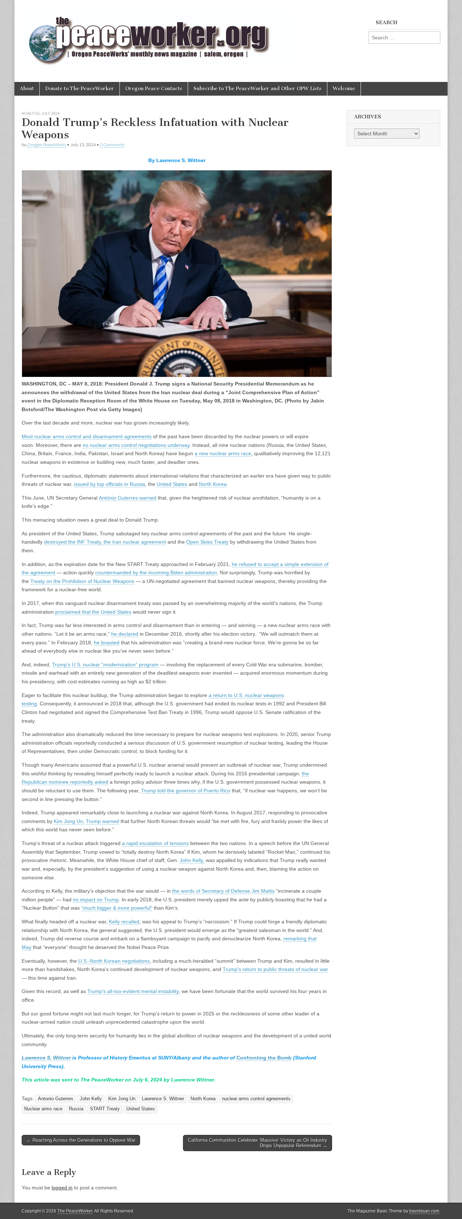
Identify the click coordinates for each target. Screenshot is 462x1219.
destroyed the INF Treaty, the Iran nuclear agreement (105, 542)
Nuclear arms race (43, 1108)
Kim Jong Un (121, 1098)
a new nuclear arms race (223, 453)
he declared (124, 634)
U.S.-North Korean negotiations (114, 961)
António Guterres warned (127, 498)
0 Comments (112, 144)
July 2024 (50, 113)
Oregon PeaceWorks (46, 144)
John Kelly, (192, 860)
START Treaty (105, 1108)
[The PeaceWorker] (157, 35)
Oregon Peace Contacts (153, 89)
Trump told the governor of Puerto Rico (185, 790)
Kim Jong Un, (69, 821)
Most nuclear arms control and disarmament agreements (87, 436)
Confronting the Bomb (264, 1058)
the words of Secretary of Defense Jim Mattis (223, 891)
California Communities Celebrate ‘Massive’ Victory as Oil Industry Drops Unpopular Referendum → (257, 1143)
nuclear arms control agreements (256, 1098)
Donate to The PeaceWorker (79, 89)
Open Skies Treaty (207, 542)
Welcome (344, 89)
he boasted (106, 642)
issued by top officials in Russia (109, 484)
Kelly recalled (124, 921)
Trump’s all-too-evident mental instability (133, 991)
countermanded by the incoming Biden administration (156, 572)
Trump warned (102, 821)
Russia (76, 1108)
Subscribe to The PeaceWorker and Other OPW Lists (257, 89)
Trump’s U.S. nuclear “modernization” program (105, 664)
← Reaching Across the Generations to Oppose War (80, 1140)
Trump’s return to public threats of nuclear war (275, 969)
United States (172, 484)
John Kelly (91, 1098)
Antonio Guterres (55, 1098)
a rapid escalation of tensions (155, 843)
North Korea (213, 484)
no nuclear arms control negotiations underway (136, 445)
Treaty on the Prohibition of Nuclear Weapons (82, 581)
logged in (62, 1187)
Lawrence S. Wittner (46, 1058)
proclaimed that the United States (93, 612)
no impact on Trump (96, 899)
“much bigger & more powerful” (116, 908)
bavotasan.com (424, 1211)
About (27, 89)
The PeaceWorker (74, 1211)
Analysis (31, 113)
